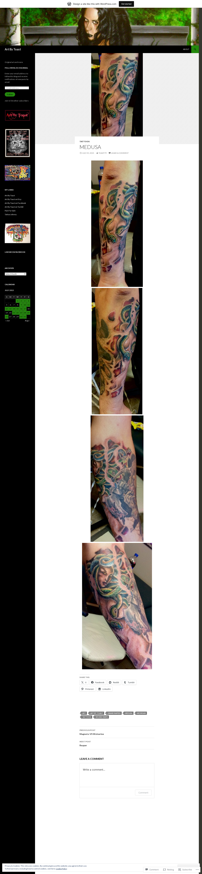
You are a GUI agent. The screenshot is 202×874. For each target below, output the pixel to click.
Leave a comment (120, 153)
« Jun (8, 320)
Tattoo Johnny (11, 214)
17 (25, 309)
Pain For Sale (10, 210)
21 (14, 312)
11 (28, 305)
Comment (143, 792)
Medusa (128, 713)
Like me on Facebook (15, 252)
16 (21, 309)
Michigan (141, 713)
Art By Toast (13, 49)
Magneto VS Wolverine (92, 732)
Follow (10, 94)
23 (21, 312)
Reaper (85, 743)
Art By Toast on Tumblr (14, 207)
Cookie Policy (61, 869)
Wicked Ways (101, 717)
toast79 (102, 153)
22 (17, 312)
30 (21, 316)
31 (25, 316)
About (186, 49)
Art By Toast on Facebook (15, 203)
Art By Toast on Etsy (13, 199)
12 (7, 309)
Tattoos (84, 141)
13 (10, 309)
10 (25, 305)
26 (7, 316)
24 (25, 312)
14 (14, 309)
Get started (126, 4)
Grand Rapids (114, 713)
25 (28, 312)
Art (84, 713)
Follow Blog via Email (16, 68)
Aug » (27, 320)
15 (17, 309)
